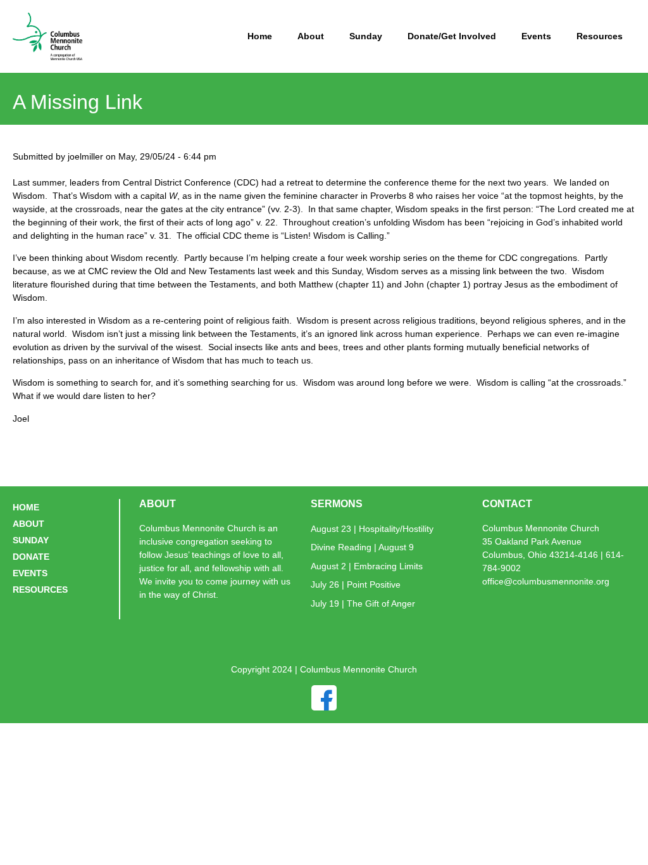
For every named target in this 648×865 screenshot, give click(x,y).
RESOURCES (40, 589)
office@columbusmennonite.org (545, 581)
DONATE (31, 557)
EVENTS (30, 573)
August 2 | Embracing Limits (367, 566)
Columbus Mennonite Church (540, 528)
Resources (599, 36)
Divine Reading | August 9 (362, 547)
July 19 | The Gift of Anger (363, 603)
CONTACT (507, 503)
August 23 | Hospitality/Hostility (372, 529)
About (310, 36)
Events (536, 36)
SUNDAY (31, 540)
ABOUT (28, 524)
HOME (26, 507)
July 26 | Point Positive (356, 584)
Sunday (365, 36)
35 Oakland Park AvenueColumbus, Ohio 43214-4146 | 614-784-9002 (553, 554)
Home (259, 36)
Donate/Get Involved (452, 36)
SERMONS (337, 503)
